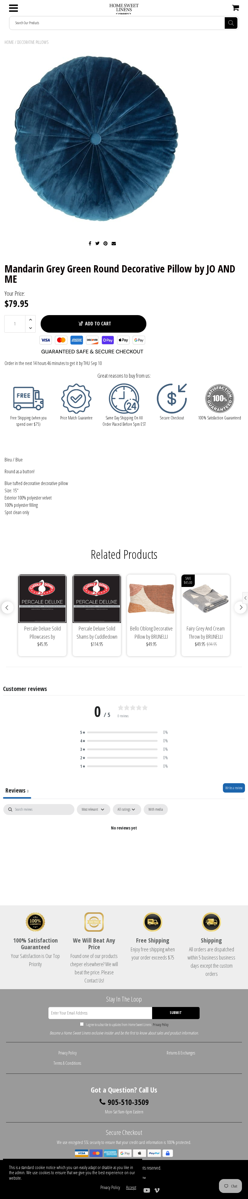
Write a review (234, 787)
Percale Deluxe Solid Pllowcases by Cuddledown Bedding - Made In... (42, 633)
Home (9, 42)
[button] (124, 732)
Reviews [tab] (17, 790)
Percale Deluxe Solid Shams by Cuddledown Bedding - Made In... (97, 633)
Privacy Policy (160, 1024)
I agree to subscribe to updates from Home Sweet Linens (126, 1024)
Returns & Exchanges (181, 1053)
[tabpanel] (124, 848)
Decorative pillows (32, 42)
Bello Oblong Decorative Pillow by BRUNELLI (151, 632)
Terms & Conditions (67, 1063)
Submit (176, 1012)
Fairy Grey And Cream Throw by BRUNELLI (206, 632)
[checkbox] (156, 809)
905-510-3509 (128, 1102)
